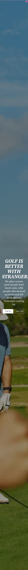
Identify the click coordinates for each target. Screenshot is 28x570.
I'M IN (8, 311)
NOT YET (20, 311)
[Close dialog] (26, 1)
